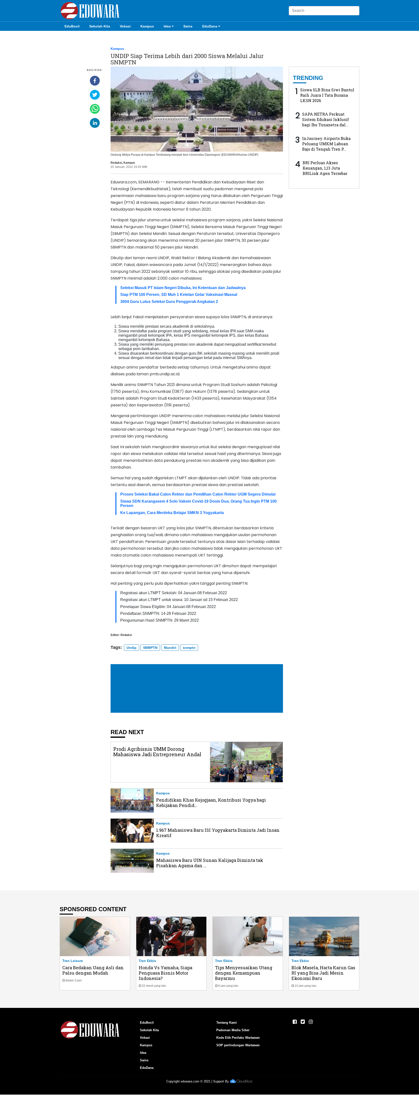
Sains (188, 26)
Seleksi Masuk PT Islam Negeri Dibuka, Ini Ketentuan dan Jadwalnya (183, 288)
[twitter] (95, 95)
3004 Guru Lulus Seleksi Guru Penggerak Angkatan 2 (169, 302)
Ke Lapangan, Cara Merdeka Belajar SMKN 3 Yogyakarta (172, 513)
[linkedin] (95, 123)
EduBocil (72, 26)
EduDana (209, 26)
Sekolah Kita (99, 26)
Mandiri (170, 648)
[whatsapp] (95, 109)
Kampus (147, 26)
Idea (167, 26)
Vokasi (125, 26)
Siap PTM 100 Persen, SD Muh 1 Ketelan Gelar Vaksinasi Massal (178, 294)
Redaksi (116, 162)
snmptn (189, 648)
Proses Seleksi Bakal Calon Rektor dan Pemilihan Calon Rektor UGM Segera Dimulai (197, 494)
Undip (132, 648)
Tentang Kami (226, 1022)
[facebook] (95, 81)
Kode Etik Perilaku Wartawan (238, 1037)
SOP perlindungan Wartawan (238, 1045)
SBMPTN (150, 648)
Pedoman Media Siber (233, 1030)
